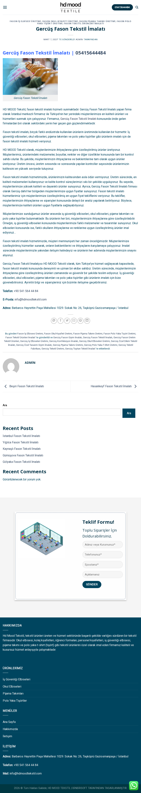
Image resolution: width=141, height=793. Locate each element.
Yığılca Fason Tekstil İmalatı (20, 442)
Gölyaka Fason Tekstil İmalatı (21, 462)
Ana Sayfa (9, 722)
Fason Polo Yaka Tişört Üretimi (119, 333)
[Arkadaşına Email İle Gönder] (74, 321)
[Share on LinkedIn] (87, 321)
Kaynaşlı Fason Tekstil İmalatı (22, 449)
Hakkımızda (10, 729)
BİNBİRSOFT (80, 788)
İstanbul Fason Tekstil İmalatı (21, 436)
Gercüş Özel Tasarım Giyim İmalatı (34, 345)
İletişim (7, 736)
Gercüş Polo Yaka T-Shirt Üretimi (100, 345)
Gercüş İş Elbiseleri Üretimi (34, 341)
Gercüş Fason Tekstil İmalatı (78, 119)
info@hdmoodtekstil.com (31, 299)
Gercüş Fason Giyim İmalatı (67, 337)
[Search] (136, 7)
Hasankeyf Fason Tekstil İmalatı (111, 386)
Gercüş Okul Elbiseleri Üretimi (94, 341)
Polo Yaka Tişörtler (15, 700)
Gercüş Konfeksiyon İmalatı (63, 341)
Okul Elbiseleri (12, 686)
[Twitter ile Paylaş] (67, 321)
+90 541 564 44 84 (26, 291)
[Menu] (5, 7)
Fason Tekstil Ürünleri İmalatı (84, 23)
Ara (5, 405)
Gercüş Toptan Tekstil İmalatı (80, 348)
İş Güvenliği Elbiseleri (16, 679)
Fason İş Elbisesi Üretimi (25, 21)
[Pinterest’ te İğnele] (80, 321)
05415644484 (90, 53)
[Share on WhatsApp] (54, 321)
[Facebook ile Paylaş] (60, 321)
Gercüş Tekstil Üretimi (52, 348)
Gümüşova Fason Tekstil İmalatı (23, 455)
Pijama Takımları (13, 693)
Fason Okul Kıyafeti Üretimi (60, 21)
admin (79, 39)
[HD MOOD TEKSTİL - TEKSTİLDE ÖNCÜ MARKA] (70, 7)
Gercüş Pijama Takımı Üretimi (68, 345)
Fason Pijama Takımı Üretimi (97, 21)
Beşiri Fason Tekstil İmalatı (26, 386)
